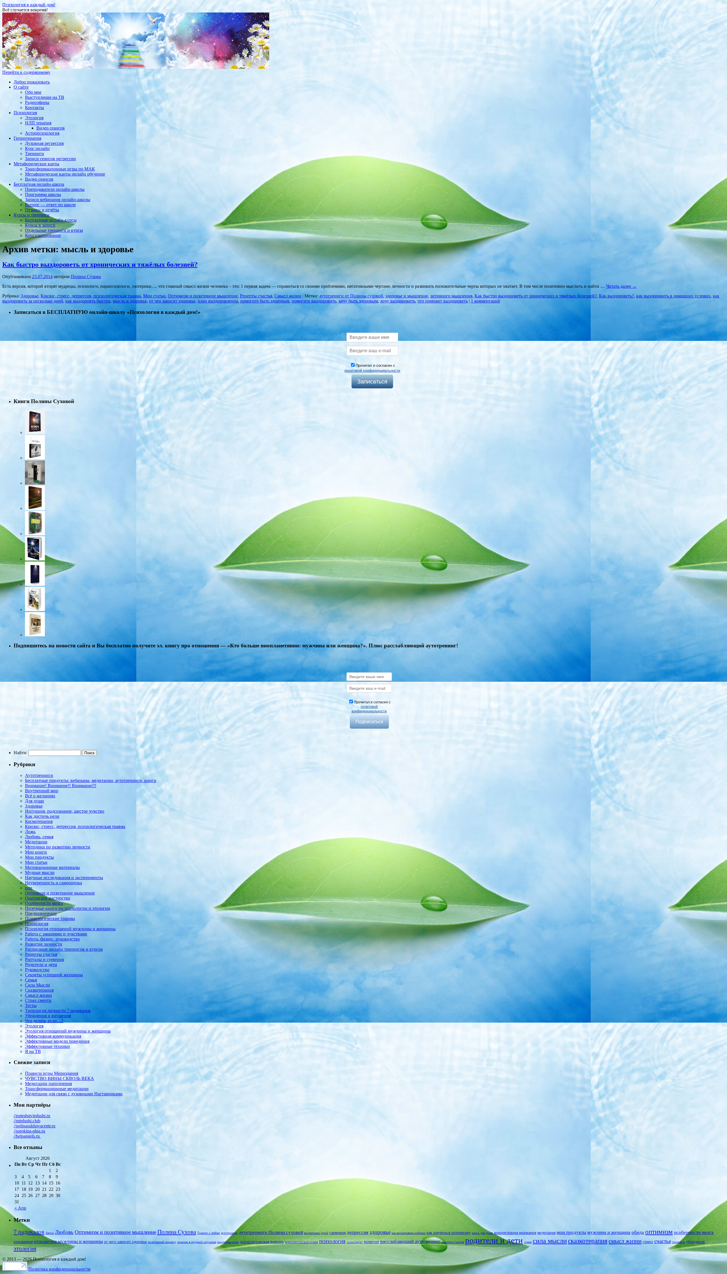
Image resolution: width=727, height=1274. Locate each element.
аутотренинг (229, 1233)
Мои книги (36, 852)
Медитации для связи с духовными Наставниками (74, 1093)
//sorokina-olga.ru (29, 1131)
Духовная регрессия (44, 143)
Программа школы (43, 194)
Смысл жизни (287, 295)
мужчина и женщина (608, 1232)
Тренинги (34, 153)
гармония (337, 1232)
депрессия (357, 1232)
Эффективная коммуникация (53, 1036)
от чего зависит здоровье (125, 1241)
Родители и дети (41, 964)
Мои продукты (39, 857)
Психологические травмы (50, 918)
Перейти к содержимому (26, 72)
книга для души (482, 1233)
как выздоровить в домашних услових (673, 295)
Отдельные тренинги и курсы (54, 230)
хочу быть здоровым (358, 301)
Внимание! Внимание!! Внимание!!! (60, 785)
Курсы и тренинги (31, 214)
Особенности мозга (44, 903)
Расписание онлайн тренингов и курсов (64, 949)
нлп (28, 887)
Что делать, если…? (44, 1020)
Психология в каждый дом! (28, 4)
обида (638, 1232)
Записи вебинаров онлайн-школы (57, 199)
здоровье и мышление (406, 295)
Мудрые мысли (40, 872)
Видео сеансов (50, 128)
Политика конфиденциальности (59, 1269)
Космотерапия (39, 821)
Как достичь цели (42, 816)
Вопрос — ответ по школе (50, 204)
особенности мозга (694, 1232)
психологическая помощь (262, 1241)
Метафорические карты (36, 163)
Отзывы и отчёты (42, 209)
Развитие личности (43, 944)
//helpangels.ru (27, 1136)
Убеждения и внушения (48, 1015)
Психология (25, 112)
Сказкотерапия (39, 990)
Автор (49, 1233)
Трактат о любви (208, 1233)
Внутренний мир (41, 790)
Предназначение (41, 913)
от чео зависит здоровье (172, 301)
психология (332, 1241)
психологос (355, 1242)
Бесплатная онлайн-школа (39, 184)
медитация (546, 1232)
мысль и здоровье (130, 301)
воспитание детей (316, 1233)
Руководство (37, 969)
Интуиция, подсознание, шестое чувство (64, 811)
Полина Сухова (86, 276)
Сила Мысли (37, 985)
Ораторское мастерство (47, 898)
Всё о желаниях (40, 795)
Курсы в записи (40, 225)
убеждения (695, 1241)
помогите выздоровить (314, 301)
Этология (34, 117)
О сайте (21, 87)
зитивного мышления (451, 295)
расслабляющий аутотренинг (410, 1241)
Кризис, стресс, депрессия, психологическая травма (91, 295)
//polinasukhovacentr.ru (34, 1125)
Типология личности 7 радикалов (58, 1010)
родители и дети (494, 1240)
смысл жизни (625, 1241)
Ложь (30, 831)
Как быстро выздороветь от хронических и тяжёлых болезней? (100, 264)
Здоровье (29, 295)
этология (25, 1248)
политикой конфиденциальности (372, 370)
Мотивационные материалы (52, 867)
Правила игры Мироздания (51, 1073)
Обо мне (33, 92)
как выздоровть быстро (87, 301)
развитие (371, 1241)
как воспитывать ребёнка (408, 1233)
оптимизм (659, 1231)
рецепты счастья (453, 1242)
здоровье (379, 1232)
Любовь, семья (39, 836)
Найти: (20, 752)
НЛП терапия (38, 122)
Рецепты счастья (256, 295)
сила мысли (550, 1240)
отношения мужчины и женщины (68, 1241)
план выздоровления (218, 301)
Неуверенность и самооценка (53, 882)
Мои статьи (154, 295)
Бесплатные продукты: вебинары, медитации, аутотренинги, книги (90, 780)
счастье (662, 1241)
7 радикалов (29, 1232)
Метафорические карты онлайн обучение (65, 174)
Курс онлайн (37, 148)
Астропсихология (42, 133)
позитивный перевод (162, 1242)
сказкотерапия (587, 1240)
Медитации (36, 841)
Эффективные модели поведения (57, 1041)
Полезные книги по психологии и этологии (67, 908)
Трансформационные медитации (57, 1088)
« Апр (20, 1208)
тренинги (678, 1242)
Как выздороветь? (616, 295)
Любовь (64, 1232)
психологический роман (301, 1242)
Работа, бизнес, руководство (52, 939)
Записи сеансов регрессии (50, 158)
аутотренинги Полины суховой (271, 1232)
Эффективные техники (47, 1046)
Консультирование (43, 235)
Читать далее (621, 286)
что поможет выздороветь (442, 301)
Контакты (34, 107)
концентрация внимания (515, 1232)
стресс (648, 1241)
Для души (34, 800)
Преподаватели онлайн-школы (55, 189)
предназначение (228, 1242)
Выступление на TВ (44, 97)
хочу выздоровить (397, 301)
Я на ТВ (33, 1051)
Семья (31, 979)
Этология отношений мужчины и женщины (68, 1031)
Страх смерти (38, 1000)
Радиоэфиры (37, 102)
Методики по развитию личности (57, 847)
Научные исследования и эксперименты (64, 877)
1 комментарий (485, 301)
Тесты (31, 1005)
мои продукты (571, 1232)
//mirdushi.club (27, 1120)
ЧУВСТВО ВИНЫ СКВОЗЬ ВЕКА (59, 1078)
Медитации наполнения (48, 1083)
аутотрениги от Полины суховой (351, 295)
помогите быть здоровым (264, 301)
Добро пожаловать (32, 82)
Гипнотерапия (27, 138)
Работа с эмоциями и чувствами (56, 933)
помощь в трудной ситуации (196, 1242)
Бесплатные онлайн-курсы (51, 220)
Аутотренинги (39, 775)
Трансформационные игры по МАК (60, 168)
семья (528, 1242)
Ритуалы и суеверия (44, 959)
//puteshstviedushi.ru (32, 1115)
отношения (23, 1241)
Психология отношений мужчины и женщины (70, 928)
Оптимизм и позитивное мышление (203, 295)
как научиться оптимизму (449, 1232)
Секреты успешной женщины (54, 974)
